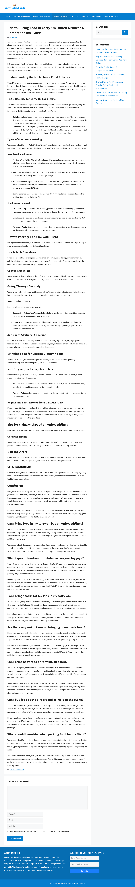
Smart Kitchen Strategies (21, 16)
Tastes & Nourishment (60, 16)
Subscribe (84, 871)
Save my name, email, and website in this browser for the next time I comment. (39, 831)
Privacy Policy (96, 16)
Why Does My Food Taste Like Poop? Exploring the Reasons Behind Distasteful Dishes (111, 59)
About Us (75, 16)
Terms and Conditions (111, 16)
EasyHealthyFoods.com (63, 883)
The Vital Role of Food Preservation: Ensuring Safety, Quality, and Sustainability (109, 85)
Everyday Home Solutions (41, 16)
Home (8, 16)
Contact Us (84, 16)
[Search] (125, 32)
